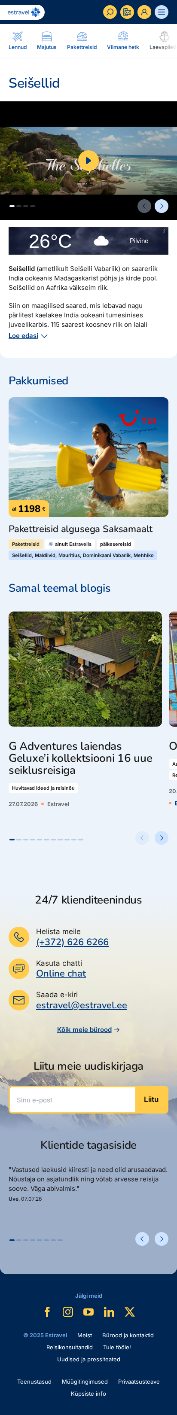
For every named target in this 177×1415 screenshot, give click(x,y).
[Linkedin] (109, 1312)
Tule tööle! (117, 1347)
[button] (12, 206)
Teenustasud (34, 1381)
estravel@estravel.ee (81, 1005)
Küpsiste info (88, 1393)
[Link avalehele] (22, 12)
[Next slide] (161, 206)
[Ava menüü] (161, 12)
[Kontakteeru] (127, 12)
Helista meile (58, 931)
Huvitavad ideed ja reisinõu (43, 788)
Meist (84, 1335)
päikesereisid (115, 544)
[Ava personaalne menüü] (144, 12)
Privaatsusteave (139, 1381)
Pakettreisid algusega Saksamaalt (81, 529)
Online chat (61, 973)
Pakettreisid (26, 544)
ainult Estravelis (73, 544)
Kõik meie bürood (84, 1029)
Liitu (151, 1099)
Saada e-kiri (57, 994)
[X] (130, 1312)
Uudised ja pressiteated (88, 1359)
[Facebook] (47, 1312)
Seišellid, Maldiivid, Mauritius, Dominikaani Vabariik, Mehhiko (83, 555)
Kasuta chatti (59, 963)
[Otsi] (110, 12)
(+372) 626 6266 (72, 942)
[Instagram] (68, 1312)
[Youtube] (88, 1312)
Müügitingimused (85, 1381)
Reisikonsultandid (69, 1347)
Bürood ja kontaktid (128, 1335)
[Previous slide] (144, 206)
